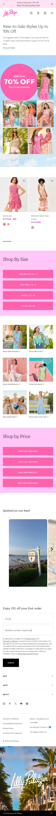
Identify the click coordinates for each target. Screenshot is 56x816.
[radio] (4, 224)
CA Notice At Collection (12, 733)
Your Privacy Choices (38, 727)
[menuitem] (31, 13)
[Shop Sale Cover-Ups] (41, 402)
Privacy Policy (31, 639)
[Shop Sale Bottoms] (15, 370)
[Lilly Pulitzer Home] (10, 13)
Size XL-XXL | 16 (28, 306)
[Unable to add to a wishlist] (24, 181)
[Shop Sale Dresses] (15, 337)
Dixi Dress (7, 216)
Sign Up (11, 663)
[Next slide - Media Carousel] (52, 549)
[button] (52, 4)
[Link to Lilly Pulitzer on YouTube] (21, 704)
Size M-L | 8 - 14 (28, 295)
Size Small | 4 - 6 (28, 285)
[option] (14, 194)
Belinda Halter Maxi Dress (40, 217)
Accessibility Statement (12, 723)
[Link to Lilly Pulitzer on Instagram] (4, 704)
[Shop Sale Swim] (15, 402)
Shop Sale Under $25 (28, 451)
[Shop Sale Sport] (41, 370)
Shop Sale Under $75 (28, 472)
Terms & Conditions (11, 719)
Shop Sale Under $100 (28, 483)
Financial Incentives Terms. (28, 654)
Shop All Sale (9, 47)
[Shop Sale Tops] (41, 337)
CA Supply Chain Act (38, 732)
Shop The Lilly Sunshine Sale (28, 5)
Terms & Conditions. (10, 641)
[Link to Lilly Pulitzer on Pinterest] (27, 704)
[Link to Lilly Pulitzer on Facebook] (10, 704)
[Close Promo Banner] (3, 4)
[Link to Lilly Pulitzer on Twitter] (15, 704)
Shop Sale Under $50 (28, 462)
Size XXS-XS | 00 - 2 (28, 274)
